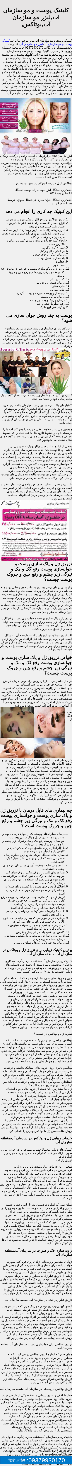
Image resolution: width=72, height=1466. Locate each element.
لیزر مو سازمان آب (31, 44)
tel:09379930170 (42, 1460)
